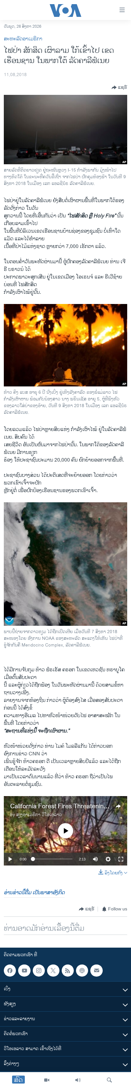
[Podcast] (82, 970)
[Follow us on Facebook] (10, 970)
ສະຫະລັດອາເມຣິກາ (23, 39)
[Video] (46, 1080)
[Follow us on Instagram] (39, 970)
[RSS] (68, 970)
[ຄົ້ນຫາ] (109, 1080)
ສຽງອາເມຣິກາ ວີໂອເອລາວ (39, 814)
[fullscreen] (120, 859)
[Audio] (77, 1080)
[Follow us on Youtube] (24, 970)
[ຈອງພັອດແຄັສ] (96, 970)
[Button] (119, 87)
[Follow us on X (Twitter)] (53, 970)
